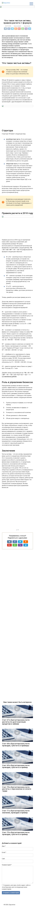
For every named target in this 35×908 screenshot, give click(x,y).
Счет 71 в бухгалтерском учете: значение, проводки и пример (16, 812)
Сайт (3, 858)
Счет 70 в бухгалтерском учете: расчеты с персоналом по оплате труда (16, 789)
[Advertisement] (17, 508)
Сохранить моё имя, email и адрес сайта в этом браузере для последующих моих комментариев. (16, 887)
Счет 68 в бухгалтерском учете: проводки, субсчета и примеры (16, 745)
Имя (4, 846)
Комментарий (7, 865)
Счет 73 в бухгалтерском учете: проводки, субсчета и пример (16, 833)
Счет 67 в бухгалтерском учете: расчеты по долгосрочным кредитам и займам (16, 722)
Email (4, 852)
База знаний (17, 26)
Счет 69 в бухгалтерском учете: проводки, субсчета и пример (16, 766)
